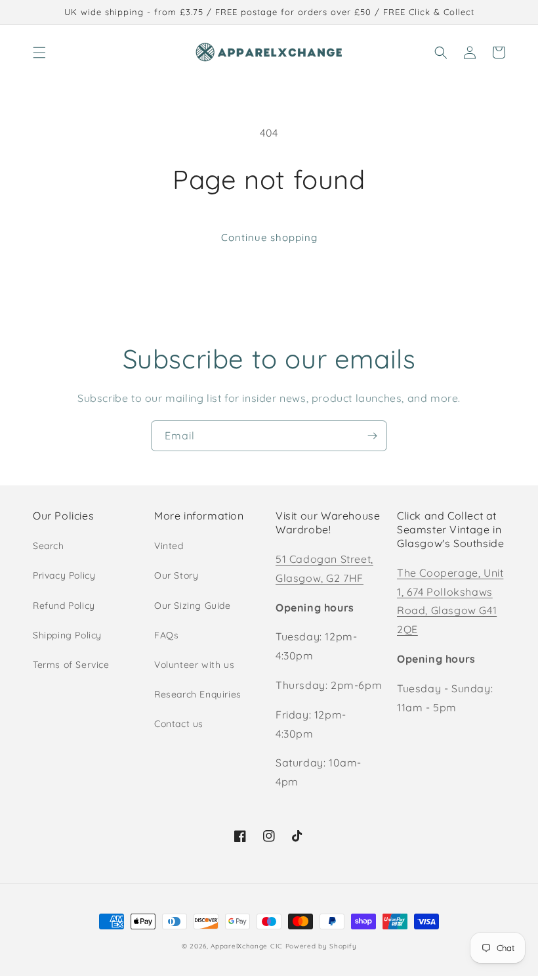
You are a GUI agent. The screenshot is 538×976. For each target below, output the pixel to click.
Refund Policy (64, 605)
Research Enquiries (197, 694)
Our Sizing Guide (192, 605)
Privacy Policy (64, 575)
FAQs (166, 635)
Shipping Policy (67, 635)
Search (48, 546)
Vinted (169, 546)
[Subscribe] (372, 435)
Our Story (176, 575)
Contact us (178, 724)
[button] (39, 52)
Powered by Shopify (321, 946)
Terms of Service (71, 665)
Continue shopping (269, 237)
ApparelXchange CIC (247, 946)
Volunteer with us (194, 665)
